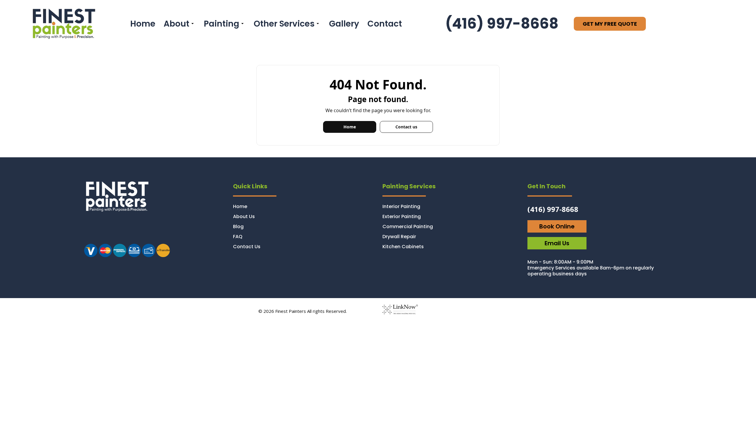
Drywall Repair (399, 236)
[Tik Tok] (129, 231)
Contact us (406, 127)
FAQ (237, 236)
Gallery (344, 24)
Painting (221, 24)
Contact (384, 24)
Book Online (557, 226)
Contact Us (246, 246)
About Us (244, 216)
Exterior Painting (401, 216)
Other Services (284, 24)
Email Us (557, 243)
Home (142, 24)
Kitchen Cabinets (403, 246)
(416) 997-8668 (501, 24)
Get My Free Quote (610, 23)
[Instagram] (93, 231)
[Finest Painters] (63, 23)
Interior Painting (401, 206)
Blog (238, 226)
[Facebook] (111, 231)
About (176, 24)
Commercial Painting (407, 226)
